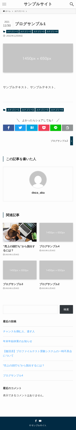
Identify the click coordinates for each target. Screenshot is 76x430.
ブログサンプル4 (13, 375)
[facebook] (35, 420)
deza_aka (38, 192)
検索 (66, 309)
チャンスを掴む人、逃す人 (19, 331)
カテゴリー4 (52, 31)
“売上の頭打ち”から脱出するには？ (24, 365)
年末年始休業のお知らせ (17, 341)
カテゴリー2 (25, 31)
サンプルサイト (38, 4)
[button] (72, 4)
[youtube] (40, 420)
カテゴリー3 (39, 31)
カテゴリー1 (12, 31)
